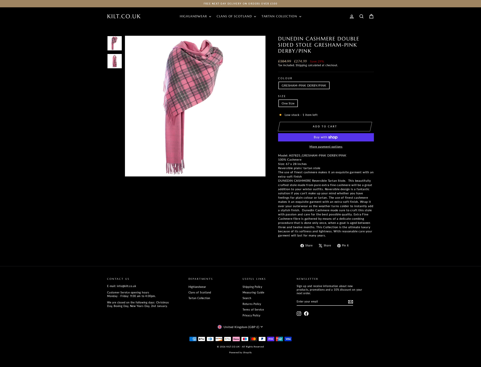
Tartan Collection (280, 16)
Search (247, 298)
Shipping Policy (252, 286)
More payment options (326, 146)
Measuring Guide (253, 292)
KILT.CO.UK (124, 16)
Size (282, 96)
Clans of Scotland (235, 16)
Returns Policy (252, 303)
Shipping (301, 65)
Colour (285, 78)
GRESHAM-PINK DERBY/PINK (304, 85)
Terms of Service (253, 309)
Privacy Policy (251, 315)
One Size (288, 103)
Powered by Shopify (240, 352)
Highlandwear (194, 16)
